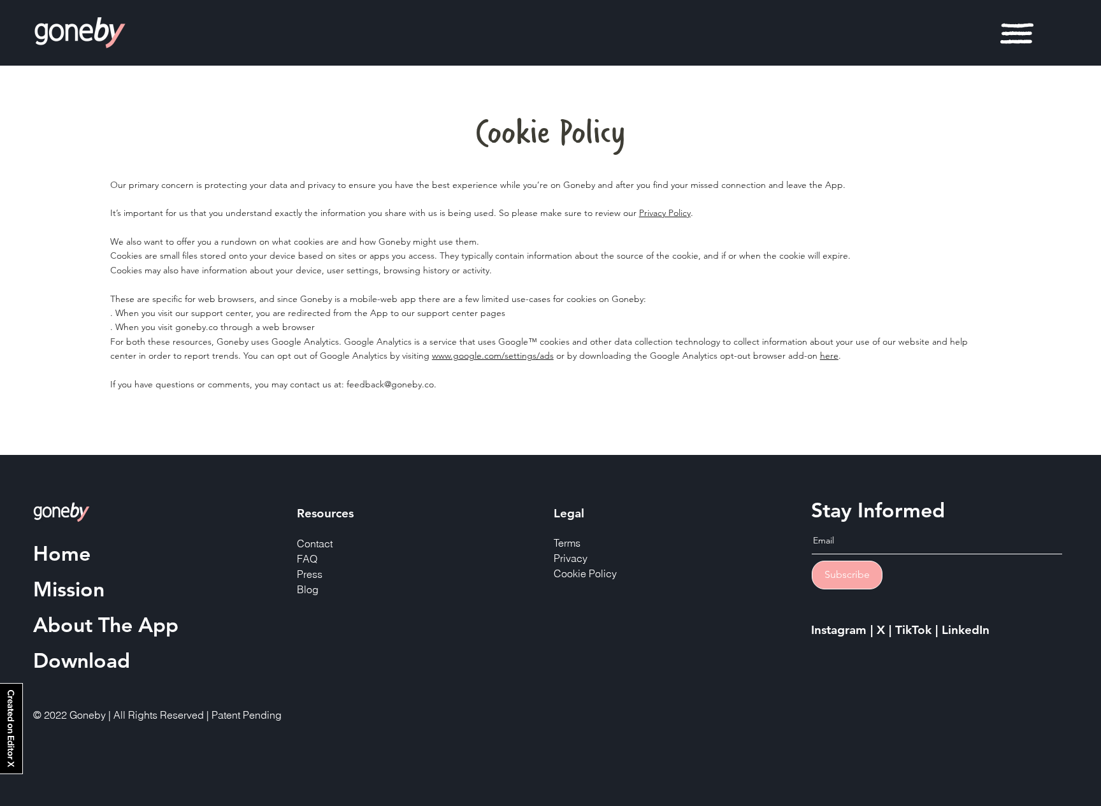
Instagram (840, 629)
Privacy (570, 558)
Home (61, 553)
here (829, 355)
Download (81, 660)
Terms (567, 542)
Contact (315, 543)
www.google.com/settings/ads (493, 355)
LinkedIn (965, 629)
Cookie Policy (585, 573)
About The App (105, 624)
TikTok (915, 629)
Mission (68, 588)
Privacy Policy (665, 213)
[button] (1016, 33)
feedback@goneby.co (390, 384)
